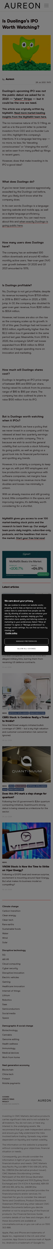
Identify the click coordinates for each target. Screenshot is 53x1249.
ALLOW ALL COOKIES (26, 649)
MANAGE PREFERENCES (26, 641)
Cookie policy (11, 633)
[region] (26, 625)
